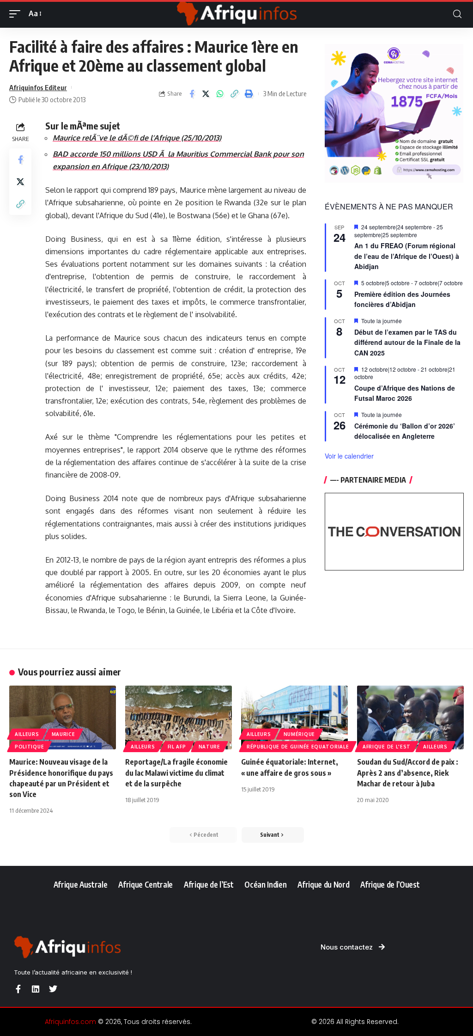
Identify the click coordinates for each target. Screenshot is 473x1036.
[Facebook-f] (18, 989)
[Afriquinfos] (236, 14)
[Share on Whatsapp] (220, 93)
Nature (209, 746)
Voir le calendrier (349, 455)
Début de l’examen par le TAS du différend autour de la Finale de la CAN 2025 (407, 342)
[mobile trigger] (17, 13)
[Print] (249, 93)
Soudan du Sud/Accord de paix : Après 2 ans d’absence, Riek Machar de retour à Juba (407, 772)
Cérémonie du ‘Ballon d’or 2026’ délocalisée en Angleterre (404, 431)
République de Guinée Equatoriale (298, 746)
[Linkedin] (35, 989)
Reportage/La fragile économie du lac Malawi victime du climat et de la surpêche (176, 772)
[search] (457, 14)
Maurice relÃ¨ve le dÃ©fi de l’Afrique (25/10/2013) (137, 137)
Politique (29, 746)
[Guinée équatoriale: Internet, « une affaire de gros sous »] (294, 718)
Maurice (63, 734)
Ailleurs (27, 734)
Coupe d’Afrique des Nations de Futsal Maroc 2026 (404, 393)
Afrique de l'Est (387, 746)
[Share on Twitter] (206, 93)
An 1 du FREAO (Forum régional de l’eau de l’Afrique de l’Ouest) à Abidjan (406, 256)
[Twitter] (53, 989)
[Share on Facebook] (191, 93)
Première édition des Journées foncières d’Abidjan (402, 299)
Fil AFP (177, 746)
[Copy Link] (234, 93)
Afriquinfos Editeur (38, 87)
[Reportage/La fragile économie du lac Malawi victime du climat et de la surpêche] (178, 718)
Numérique (299, 734)
